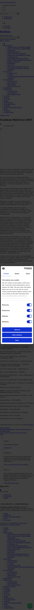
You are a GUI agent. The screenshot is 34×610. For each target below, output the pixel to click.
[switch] (29, 310)
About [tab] (28, 273)
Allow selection (17, 335)
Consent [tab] (6, 273)
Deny (17, 340)
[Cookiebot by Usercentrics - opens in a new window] (24, 268)
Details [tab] (17, 273)
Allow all (17, 329)
